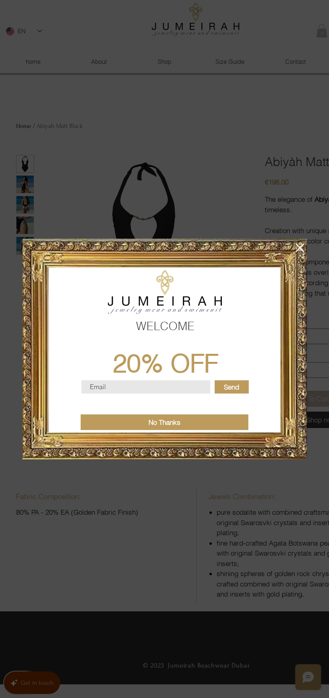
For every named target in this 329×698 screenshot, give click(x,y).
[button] (300, 247)
